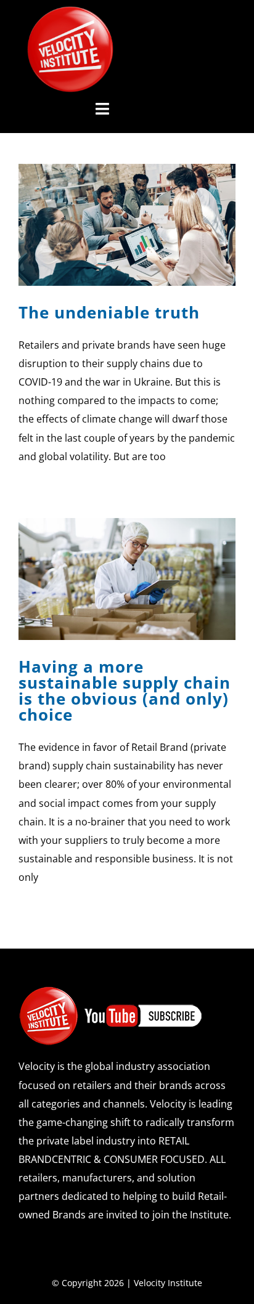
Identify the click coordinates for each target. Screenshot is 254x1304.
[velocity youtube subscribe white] (110, 990)
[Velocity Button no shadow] (70, 11)
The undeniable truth (109, 312)
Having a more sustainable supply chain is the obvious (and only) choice (124, 690)
